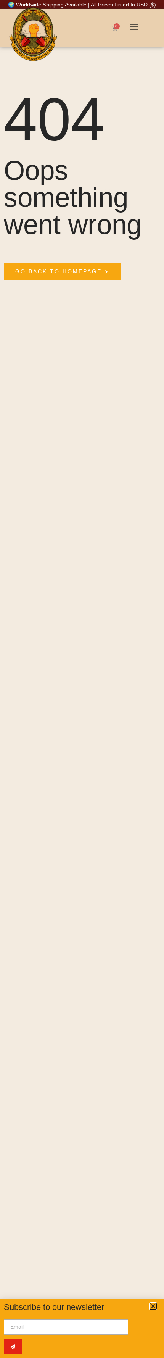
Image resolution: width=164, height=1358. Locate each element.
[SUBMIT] (13, 1346)
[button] (153, 1306)
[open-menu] (133, 27)
